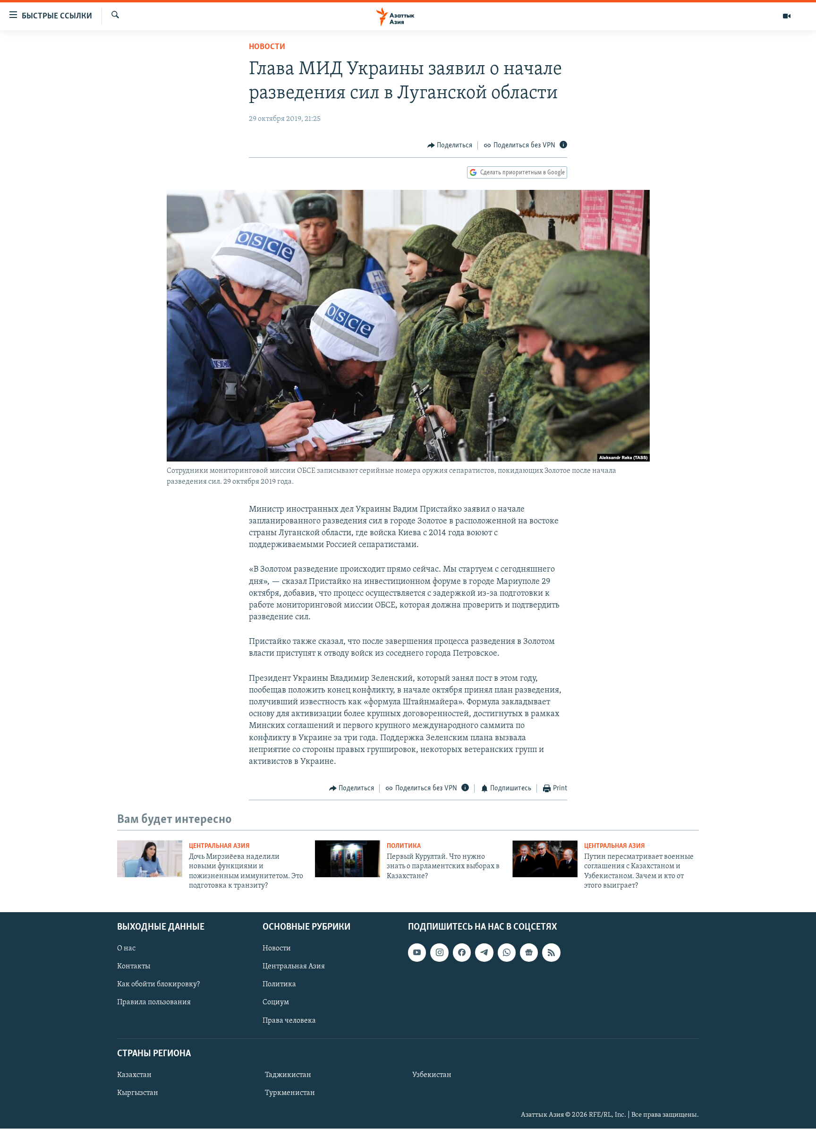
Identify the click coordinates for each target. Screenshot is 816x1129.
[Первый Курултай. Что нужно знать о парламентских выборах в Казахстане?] (347, 858)
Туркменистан (290, 1093)
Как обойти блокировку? (158, 985)
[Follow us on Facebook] (462, 953)
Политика (404, 846)
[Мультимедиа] (787, 16)
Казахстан (134, 1075)
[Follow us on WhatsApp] (507, 953)
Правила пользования (154, 1003)
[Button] (450, 145)
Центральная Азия (219, 846)
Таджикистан (288, 1075)
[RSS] (551, 953)
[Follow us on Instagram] (439, 953)
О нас (126, 949)
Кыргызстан (137, 1093)
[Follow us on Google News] (529, 953)
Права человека (289, 1021)
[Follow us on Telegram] (484, 953)
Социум (276, 1003)
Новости (267, 47)
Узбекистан (431, 1075)
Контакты (133, 967)
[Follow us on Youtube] (417, 953)
